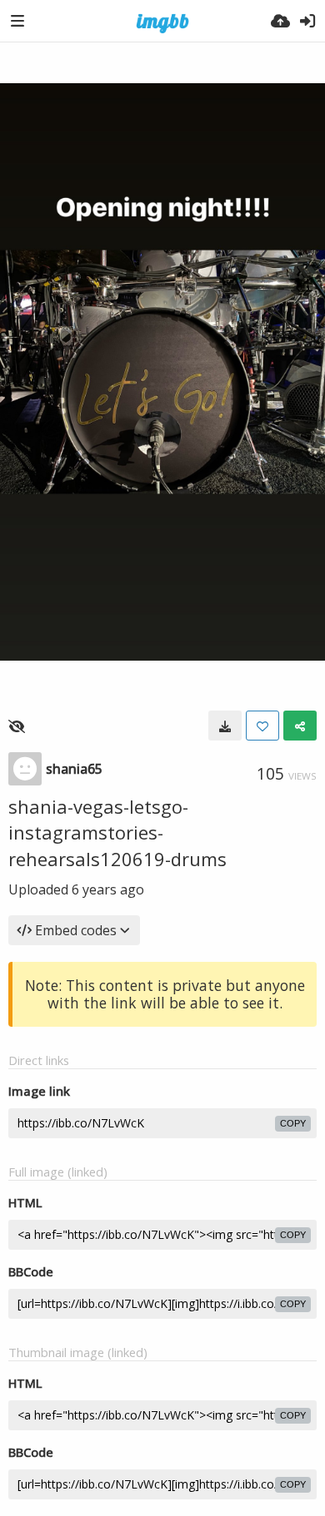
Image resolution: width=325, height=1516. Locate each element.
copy (293, 1123)
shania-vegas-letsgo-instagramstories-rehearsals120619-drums (117, 832)
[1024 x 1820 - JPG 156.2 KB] (225, 726)
